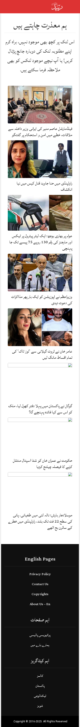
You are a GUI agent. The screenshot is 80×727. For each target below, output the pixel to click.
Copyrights (40, 594)
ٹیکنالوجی (40, 696)
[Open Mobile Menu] (71, 6)
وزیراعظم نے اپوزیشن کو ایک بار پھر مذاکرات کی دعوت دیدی (41, 300)
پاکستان (40, 686)
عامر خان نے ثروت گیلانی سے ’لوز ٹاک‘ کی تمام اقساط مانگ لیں (42, 354)
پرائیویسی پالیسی (40, 635)
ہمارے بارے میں (40, 645)
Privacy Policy (40, 574)
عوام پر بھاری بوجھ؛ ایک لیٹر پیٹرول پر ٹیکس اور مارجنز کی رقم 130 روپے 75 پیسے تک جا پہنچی (40, 242)
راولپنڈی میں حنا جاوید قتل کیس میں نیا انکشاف (44, 186)
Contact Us (40, 584)
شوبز (40, 706)
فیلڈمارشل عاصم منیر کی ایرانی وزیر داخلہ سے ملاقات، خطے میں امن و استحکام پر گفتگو (40, 132)
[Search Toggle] (22, 6)
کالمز (40, 676)
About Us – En (40, 604)
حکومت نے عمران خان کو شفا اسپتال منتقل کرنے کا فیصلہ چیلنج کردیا (42, 464)
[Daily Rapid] (57, 6)
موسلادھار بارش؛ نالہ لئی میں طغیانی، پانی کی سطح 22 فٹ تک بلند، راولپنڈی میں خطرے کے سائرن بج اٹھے (40, 521)
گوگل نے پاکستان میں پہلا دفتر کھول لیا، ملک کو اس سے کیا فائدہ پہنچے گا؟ (40, 409)
